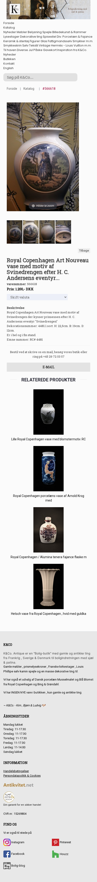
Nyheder (9, 32)
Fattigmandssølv (60, 41)
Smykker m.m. (83, 41)
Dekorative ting (31, 36)
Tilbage (84, 250)
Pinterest (65, 842)
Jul (31, 50)
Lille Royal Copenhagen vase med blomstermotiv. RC (48, 439)
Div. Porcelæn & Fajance (74, 36)
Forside (8, 23)
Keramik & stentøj (16, 41)
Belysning (35, 32)
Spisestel (49, 36)
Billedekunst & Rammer (69, 32)
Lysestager (11, 36)
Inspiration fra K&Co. (72, 50)
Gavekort (50, 50)
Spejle (47, 32)
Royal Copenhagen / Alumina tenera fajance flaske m (49, 557)
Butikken (9, 59)
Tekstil (33, 45)
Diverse (22, 50)
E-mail (49, 367)
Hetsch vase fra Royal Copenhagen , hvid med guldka (48, 613)
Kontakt (8, 63)
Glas (44, 41)
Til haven (9, 50)
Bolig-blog (18, 865)
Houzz (63, 854)
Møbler (22, 32)
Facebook (18, 853)
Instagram (17, 842)
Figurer (35, 41)
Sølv (25, 45)
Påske (37, 50)
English (8, 68)
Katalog (9, 27)
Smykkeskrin (12, 45)
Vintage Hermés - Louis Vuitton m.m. (65, 45)
